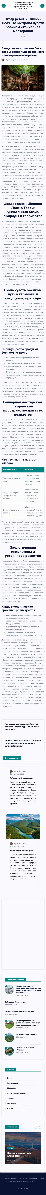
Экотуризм (11, 1103)
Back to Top (24, 1188)
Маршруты (11, 1088)
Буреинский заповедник (27, 1034)
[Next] (39, 1126)
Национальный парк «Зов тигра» (19, 1011)
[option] (23, 1148)
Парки (9, 1078)
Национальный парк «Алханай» (19, 1154)
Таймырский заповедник (16, 1002)
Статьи (10, 1108)
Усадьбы (10, 1098)
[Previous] (36, 1126)
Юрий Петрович (12, 60)
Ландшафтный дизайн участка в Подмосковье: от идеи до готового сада (28, 1023)
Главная (23, 36)
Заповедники (12, 1083)
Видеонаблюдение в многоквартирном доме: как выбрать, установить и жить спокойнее (28, 989)
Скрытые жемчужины (16, 1093)
